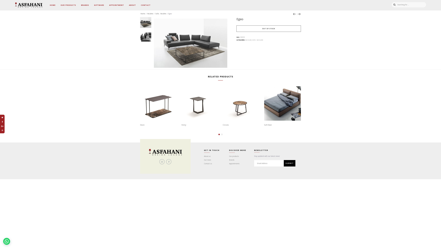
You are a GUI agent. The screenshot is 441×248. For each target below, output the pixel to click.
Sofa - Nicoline (160, 14)
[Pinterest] (2, 130)
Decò (142, 125)
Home (53, 5)
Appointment (116, 5)
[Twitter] (2, 117)
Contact (146, 5)
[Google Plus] (2, 126)
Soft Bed (267, 125)
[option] (145, 21)
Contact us (208, 163)
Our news (207, 160)
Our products (234, 156)
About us (207, 156)
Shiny (183, 125)
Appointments (234, 163)
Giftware (99, 5)
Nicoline (150, 14)
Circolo (226, 125)
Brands (85, 5)
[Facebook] (2, 122)
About (132, 5)
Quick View (159, 117)
